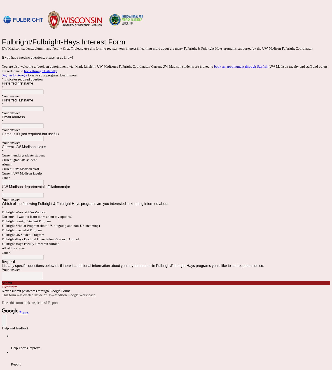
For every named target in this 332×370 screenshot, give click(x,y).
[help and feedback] (4, 320)
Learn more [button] (68, 75)
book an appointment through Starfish (241, 66)
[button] (166, 283)
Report (53, 303)
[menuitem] (170, 342)
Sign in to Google (14, 75)
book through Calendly (40, 71)
